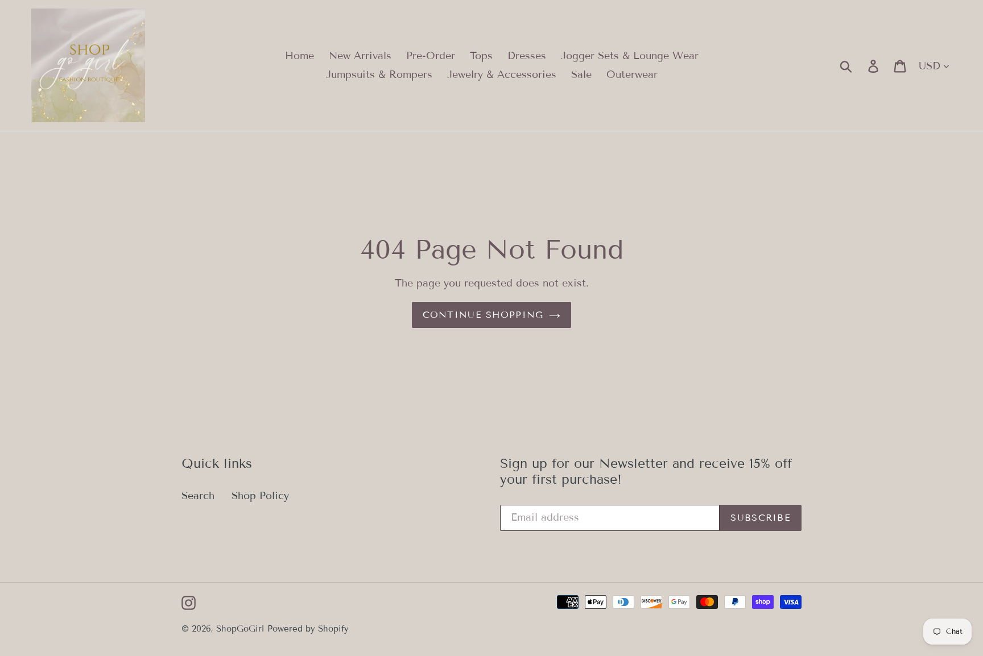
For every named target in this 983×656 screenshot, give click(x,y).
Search (197, 495)
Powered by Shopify (308, 629)
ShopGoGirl (240, 629)
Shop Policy (260, 495)
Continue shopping (483, 314)
